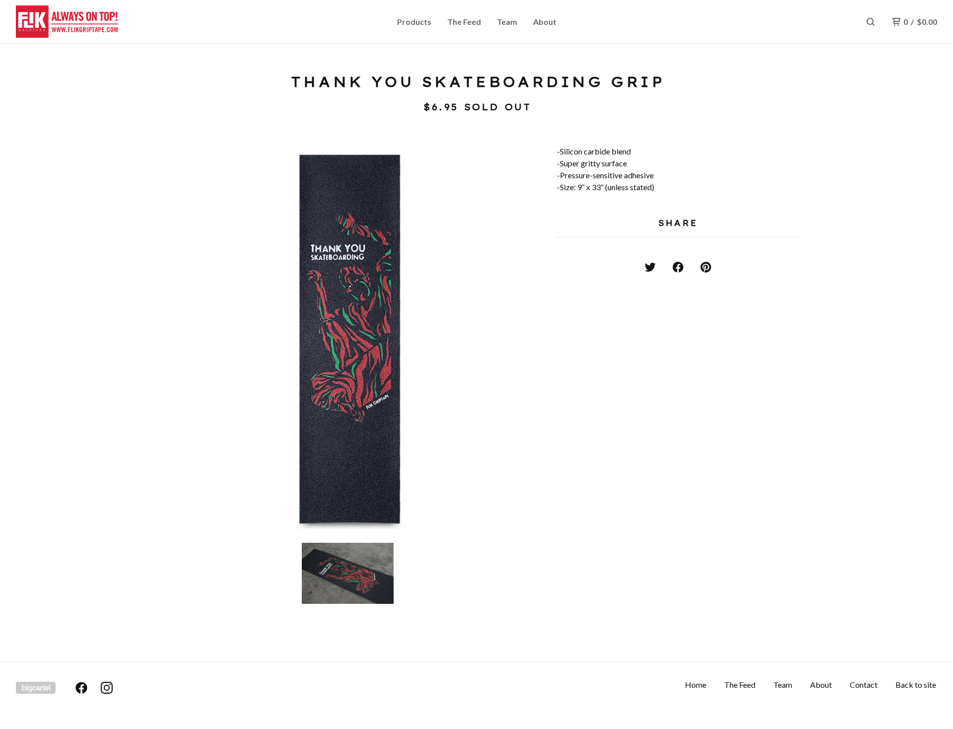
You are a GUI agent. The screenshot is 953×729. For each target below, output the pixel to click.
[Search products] (871, 22)
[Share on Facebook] (678, 267)
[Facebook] (81, 688)
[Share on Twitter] (650, 267)
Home (695, 684)
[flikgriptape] (67, 21)
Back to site (915, 684)
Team (507, 21)
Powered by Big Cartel (36, 688)
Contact (864, 684)
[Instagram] (107, 688)
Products (414, 21)
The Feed (464, 21)
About (544, 21)
